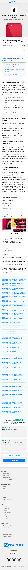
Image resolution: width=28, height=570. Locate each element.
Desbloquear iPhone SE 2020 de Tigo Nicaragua (12, 380)
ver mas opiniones (14, 455)
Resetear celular (6, 477)
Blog (4, 493)
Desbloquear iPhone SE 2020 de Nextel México (11, 373)
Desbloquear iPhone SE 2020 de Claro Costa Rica (12, 337)
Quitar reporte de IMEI (7, 479)
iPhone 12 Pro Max (7, 512)
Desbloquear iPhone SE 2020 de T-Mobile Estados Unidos (14, 292)
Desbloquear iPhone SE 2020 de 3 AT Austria (11, 322)
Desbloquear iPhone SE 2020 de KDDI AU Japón (12, 367)
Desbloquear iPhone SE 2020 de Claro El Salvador (12, 343)
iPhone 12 (5, 514)
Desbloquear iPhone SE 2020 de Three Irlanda (11, 362)
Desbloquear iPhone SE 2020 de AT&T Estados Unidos (13, 318)
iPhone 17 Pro (5, 510)
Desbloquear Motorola (7, 532)
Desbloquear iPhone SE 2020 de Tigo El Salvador (12, 342)
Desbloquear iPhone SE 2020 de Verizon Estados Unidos (13, 288)
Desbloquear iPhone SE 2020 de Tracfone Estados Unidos (14, 279)
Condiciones (15, 566)
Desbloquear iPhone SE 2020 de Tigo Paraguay (11, 386)
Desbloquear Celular (7, 473)
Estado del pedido (6, 490)
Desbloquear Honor (7, 536)
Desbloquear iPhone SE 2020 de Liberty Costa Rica (12, 338)
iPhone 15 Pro (6, 518)
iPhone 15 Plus (6, 508)
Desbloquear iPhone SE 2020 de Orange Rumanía (12, 403)
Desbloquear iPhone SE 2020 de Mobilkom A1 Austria (13, 323)
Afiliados (4, 497)
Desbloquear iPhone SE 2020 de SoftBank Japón (12, 369)
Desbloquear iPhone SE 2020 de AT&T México (11, 374)
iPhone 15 (5, 516)
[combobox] (13, 45)
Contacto (5, 486)
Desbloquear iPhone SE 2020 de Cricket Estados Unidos (13, 289)
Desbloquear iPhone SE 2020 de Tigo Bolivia (11, 327)
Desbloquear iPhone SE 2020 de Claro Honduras (12, 358)
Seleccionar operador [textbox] (7, 50)
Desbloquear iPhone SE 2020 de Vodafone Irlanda (12, 363)
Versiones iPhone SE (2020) (11, 74)
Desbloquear (7, 5)
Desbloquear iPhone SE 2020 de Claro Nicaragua (12, 379)
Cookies (25, 566)
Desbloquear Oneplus (7, 534)
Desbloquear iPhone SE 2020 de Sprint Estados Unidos (13, 291)
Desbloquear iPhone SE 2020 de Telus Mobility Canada (13, 331)
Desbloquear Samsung (7, 529)
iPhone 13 (5, 506)
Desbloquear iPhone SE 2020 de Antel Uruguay (11, 412)
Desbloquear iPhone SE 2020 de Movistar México (12, 375)
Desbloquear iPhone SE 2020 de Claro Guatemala (12, 353)
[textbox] (13, 45)
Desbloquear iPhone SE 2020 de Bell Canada (11, 333)
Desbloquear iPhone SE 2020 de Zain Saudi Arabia (12, 407)
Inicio (2, 5)
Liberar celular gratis (7, 525)
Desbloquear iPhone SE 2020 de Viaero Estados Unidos (13, 313)
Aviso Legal (20, 566)
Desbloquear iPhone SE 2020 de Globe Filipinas (11, 347)
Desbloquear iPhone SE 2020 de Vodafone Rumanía (12, 402)
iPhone (12, 5)
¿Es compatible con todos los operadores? (14, 73)
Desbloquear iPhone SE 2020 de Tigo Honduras (11, 357)
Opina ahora (14, 460)
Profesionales (5, 495)
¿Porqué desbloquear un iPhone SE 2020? (14, 64)
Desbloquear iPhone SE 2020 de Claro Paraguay (12, 384)
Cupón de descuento (7, 499)
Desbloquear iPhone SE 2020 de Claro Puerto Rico (12, 390)
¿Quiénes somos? (6, 488)
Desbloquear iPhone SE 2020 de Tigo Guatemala (12, 351)
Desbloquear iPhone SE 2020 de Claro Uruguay (11, 411)
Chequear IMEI (6, 475)
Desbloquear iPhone (7, 527)
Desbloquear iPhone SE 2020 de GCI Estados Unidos (13, 304)
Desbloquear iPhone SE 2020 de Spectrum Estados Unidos (14, 314)
